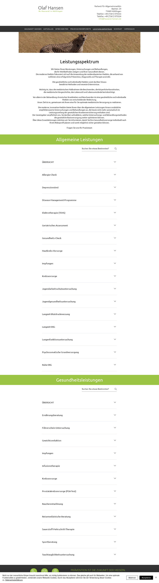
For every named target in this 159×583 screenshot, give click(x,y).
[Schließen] (156, 577)
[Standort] (33, 571)
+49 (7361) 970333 (112, 13)
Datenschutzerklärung (14, 580)
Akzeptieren (146, 577)
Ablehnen (132, 577)
